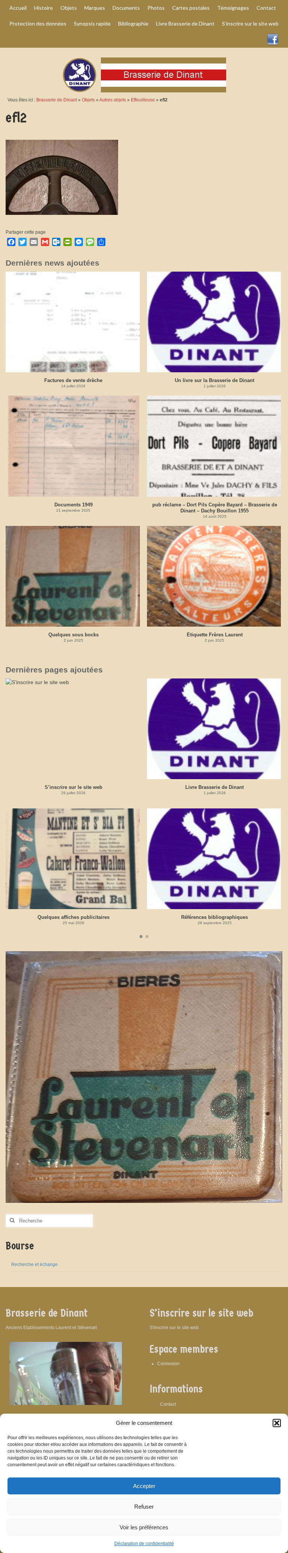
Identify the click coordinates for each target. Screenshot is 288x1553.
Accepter (144, 1486)
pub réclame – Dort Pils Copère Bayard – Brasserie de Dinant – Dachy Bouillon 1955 (214, 508)
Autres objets (112, 100)
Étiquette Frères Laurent (215, 635)
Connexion (168, 1363)
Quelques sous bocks (73, 635)
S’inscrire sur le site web (73, 787)
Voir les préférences (144, 1527)
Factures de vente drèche (73, 380)
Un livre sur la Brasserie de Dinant (214, 380)
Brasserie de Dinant (56, 100)
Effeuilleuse (143, 100)
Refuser (144, 1506)
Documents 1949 (73, 505)
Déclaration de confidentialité (144, 1543)
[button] (276, 1423)
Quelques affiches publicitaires (74, 917)
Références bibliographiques (214, 917)
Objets (88, 100)
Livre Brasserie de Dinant (214, 787)
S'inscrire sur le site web (174, 1327)
